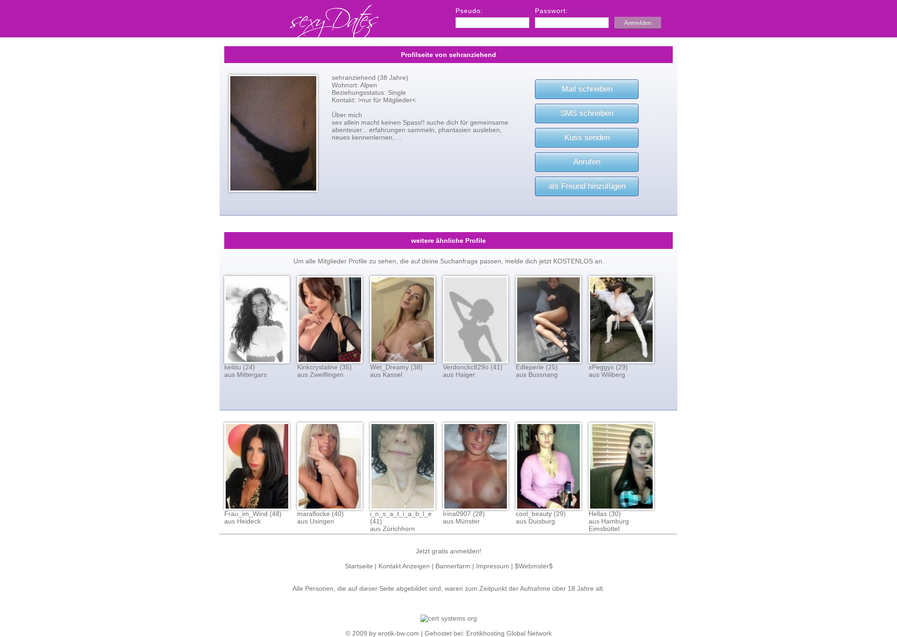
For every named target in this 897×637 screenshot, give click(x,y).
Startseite (359, 566)
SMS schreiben (586, 113)
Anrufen (586, 161)
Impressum (492, 566)
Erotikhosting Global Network (509, 633)
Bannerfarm (452, 566)
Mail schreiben (587, 89)
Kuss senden (587, 137)
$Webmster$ (534, 566)
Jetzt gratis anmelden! (448, 551)
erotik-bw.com (398, 633)
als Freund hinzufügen (587, 186)
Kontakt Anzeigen (404, 566)
